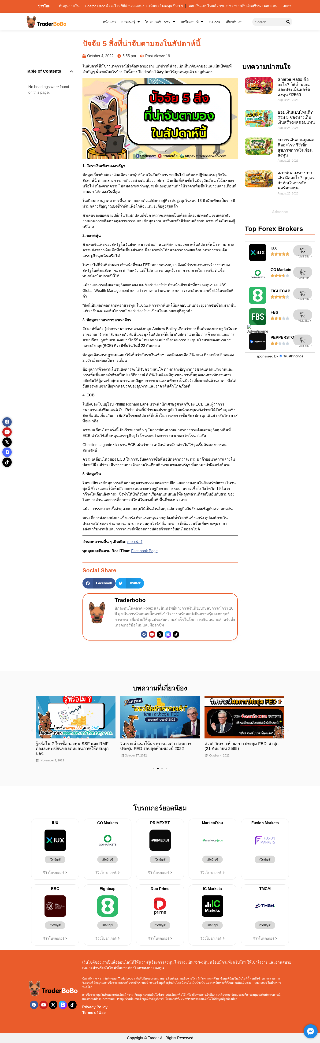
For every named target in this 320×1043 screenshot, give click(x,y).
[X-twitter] (53, 1000)
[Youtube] (152, 634)
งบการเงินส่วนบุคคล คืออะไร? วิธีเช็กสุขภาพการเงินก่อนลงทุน (296, 147)
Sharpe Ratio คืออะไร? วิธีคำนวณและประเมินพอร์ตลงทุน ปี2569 (294, 87)
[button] (71, 71)
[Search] (288, 22)
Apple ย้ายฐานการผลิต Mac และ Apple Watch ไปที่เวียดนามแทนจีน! (240, 746)
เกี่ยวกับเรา (234, 22)
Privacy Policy (95, 1002)
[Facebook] (144, 634)
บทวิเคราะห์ (190, 22)
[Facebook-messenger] (311, 1031)
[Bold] (7, 452)
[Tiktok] (176, 634)
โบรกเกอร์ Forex (158, 22)
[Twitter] (160, 634)
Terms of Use (94, 1008)
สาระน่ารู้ (128, 22)
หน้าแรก (109, 22)
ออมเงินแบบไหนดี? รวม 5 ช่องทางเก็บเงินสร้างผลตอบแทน (296, 117)
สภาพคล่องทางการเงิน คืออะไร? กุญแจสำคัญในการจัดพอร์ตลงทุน (296, 180)
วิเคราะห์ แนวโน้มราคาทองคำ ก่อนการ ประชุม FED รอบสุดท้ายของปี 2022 (71, 746)
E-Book (214, 22)
